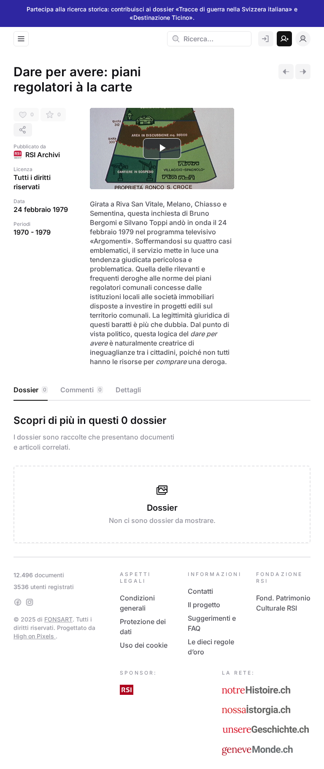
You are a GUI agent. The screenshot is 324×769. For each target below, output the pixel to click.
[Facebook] (18, 602)
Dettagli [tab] (128, 390)
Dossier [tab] (30, 390)
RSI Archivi (42, 154)
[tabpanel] (162, 477)
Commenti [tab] (81, 390)
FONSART (58, 619)
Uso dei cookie (143, 645)
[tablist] (162, 390)
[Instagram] (29, 602)
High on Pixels (35, 636)
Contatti (200, 591)
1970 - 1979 (32, 232)
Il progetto (204, 604)
